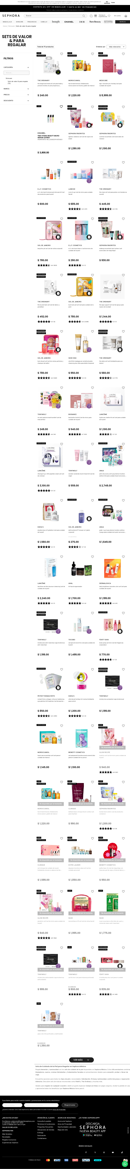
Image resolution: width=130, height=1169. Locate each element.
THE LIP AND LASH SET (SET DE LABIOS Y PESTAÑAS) (49, 306)
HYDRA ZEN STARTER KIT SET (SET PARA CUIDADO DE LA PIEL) (112, 418)
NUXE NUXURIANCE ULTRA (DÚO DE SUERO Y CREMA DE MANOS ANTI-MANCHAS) (111, 922)
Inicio (5, 26)
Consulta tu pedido (44, 1121)
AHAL (70, 583)
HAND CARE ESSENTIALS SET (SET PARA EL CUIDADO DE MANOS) (49, 756)
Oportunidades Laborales (67, 1127)
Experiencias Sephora (10, 1143)
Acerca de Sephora (65, 1121)
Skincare (11, 26)
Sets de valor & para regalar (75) (18, 82)
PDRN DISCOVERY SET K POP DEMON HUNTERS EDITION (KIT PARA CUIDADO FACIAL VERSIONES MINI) (112, 475)
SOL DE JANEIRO (44, 245)
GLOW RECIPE (104, 752)
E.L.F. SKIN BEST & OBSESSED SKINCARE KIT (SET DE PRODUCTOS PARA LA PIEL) (51, 193)
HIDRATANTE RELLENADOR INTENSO (50, 139)
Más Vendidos (7, 1134)
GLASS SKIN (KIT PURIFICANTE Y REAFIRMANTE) (50, 1034)
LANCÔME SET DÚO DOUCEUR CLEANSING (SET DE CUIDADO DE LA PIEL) (51, 587)
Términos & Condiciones (46, 1124)
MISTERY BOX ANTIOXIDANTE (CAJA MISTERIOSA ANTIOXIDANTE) (51, 978)
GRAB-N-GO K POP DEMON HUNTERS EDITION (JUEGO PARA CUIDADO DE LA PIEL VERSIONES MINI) (112, 531)
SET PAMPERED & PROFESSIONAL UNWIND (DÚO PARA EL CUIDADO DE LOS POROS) (81, 756)
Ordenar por (100, 47)
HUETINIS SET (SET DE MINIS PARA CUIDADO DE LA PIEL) (112, 756)
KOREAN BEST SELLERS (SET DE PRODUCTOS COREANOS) (111, 813)
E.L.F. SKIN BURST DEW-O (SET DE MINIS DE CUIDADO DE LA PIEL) (80, 249)
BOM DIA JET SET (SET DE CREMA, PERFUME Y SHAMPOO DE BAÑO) (50, 362)
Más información (107, 2)
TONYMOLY (42, 414)
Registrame (69, 1105)
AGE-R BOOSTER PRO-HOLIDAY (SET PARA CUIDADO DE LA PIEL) (110, 85)
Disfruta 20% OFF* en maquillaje (49, 7)
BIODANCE (72, 414)
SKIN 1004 (72, 358)
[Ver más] (51, 76)
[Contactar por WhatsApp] (125, 1164)
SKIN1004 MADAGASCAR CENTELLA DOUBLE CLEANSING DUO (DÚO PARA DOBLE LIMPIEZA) (81, 362)
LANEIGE (71, 189)
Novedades (6, 1137)
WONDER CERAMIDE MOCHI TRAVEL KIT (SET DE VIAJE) (81, 475)
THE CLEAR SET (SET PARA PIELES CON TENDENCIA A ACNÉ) (113, 193)
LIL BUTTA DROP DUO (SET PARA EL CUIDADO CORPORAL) (111, 978)
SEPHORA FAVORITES (76, 133)
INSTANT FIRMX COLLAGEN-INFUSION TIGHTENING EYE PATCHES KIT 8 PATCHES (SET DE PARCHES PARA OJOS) (51, 700)
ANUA (101, 471)
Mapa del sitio (63, 1130)
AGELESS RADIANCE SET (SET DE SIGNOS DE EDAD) (80, 138)
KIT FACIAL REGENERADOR (75, 586)
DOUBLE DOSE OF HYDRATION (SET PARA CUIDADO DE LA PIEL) (51, 531)
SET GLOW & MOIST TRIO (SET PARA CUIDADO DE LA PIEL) (81, 644)
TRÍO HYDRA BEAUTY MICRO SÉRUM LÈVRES (48, 136)
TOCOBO (71, 640)
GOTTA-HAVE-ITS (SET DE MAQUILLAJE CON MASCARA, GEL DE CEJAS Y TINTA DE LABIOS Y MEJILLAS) (111, 869)
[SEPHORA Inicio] (11, 16)
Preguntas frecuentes (45, 1127)
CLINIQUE (72, 809)
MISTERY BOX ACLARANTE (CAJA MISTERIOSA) (111, 699)
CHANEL (42, 133)
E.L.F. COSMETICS (44, 189)
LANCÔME (103, 414)
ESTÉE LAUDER (74, 865)
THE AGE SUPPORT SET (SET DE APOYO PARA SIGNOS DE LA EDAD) (111, 306)
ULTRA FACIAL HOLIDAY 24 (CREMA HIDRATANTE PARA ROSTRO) (81, 700)
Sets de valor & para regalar (26, 26)
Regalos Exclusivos (9, 1140)
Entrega (40, 1133)
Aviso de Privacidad (65, 1124)
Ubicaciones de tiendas (45, 1130)
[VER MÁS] (51, 129)
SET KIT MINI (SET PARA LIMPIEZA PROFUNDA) (81, 977)
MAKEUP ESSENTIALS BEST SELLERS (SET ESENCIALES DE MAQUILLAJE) (110, 249)
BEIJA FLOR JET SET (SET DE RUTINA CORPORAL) (50, 248)
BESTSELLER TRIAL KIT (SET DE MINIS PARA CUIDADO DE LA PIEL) (79, 418)
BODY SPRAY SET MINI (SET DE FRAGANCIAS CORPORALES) (111, 644)
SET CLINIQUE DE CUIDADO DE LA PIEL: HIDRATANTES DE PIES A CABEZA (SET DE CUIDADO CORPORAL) (49, 869)
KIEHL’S (41, 527)
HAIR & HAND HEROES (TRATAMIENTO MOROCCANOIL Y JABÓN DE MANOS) (48, 813)
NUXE (70, 918)
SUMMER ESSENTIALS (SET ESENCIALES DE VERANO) (111, 138)
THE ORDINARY (44, 80)
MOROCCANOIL (74, 80)
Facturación (41, 1135)
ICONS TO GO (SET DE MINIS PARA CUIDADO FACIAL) (80, 193)
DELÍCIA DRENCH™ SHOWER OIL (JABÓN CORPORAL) (79, 531)
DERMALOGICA (105, 583)
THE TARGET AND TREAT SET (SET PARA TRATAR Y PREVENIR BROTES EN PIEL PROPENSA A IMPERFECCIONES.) (50, 85)
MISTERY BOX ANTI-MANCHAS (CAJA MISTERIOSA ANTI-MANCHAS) (51, 644)
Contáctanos (42, 1138)
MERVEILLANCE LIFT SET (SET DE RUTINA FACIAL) (81, 921)
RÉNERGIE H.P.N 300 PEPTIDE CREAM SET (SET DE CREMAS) (51, 475)
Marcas (123, 22)
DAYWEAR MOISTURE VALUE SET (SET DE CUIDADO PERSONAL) (79, 869)
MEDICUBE (103, 80)
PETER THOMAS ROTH (46, 696)
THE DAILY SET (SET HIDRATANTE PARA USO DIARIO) (111, 362)
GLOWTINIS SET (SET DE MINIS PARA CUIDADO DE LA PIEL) (51, 922)
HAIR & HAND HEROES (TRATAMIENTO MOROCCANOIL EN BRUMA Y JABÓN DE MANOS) (81, 85)
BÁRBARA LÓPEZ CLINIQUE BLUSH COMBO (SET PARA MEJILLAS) (81, 813)
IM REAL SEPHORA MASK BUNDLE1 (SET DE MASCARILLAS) (49, 418)
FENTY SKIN (104, 640)
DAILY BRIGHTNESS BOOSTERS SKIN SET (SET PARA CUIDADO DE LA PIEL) (113, 587)
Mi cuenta (117, 16)
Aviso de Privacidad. (59, 1109)
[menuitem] (7, 21)
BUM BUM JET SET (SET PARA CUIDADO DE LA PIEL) (80, 306)
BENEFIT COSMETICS (76, 752)
